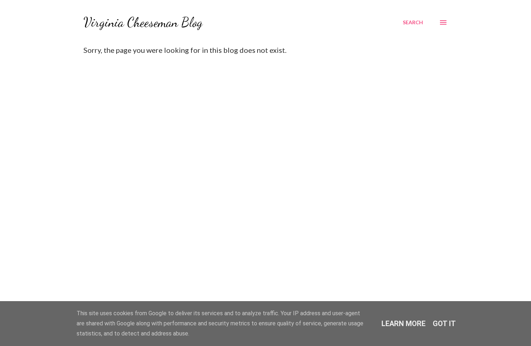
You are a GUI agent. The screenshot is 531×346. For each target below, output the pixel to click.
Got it (444, 323)
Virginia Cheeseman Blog (143, 22)
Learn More (403, 323)
